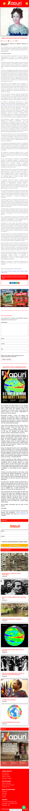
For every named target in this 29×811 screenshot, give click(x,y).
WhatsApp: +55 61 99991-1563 (9, 803)
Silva (6, 272)
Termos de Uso (6, 786)
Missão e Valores (6, 776)
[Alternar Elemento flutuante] (24, 807)
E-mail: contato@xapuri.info (9, 801)
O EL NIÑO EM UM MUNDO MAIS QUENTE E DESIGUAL (13, 650)
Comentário (4, 322)
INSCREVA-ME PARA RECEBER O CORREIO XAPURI (14, 541)
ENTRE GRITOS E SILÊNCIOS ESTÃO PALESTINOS (11, 574)
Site (2, 349)
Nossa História (5, 775)
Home (18, 40)
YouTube (4, 795)
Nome (3, 338)
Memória (22, 271)
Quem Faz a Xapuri (7, 778)
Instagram (4, 791)
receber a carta (6, 104)
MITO (18, 271)
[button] (4, 3)
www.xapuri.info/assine (21, 512)
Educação (14, 271)
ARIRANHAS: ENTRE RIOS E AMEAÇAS (12, 619)
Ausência (6, 271)
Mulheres (3, 272)
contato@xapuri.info (23, 513)
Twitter (4, 796)
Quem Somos (5, 773)
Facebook (4, 793)
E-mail (3, 343)
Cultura (10, 271)
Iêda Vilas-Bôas (18, 268)
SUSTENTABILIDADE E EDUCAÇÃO (11, 722)
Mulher (26, 271)
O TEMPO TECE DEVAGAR (9, 700)
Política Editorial (6, 783)
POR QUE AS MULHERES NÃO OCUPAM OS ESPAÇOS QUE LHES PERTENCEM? (13, 674)
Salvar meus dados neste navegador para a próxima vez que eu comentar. (12, 356)
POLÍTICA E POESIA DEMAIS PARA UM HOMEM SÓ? (14, 597)
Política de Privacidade (8, 785)
